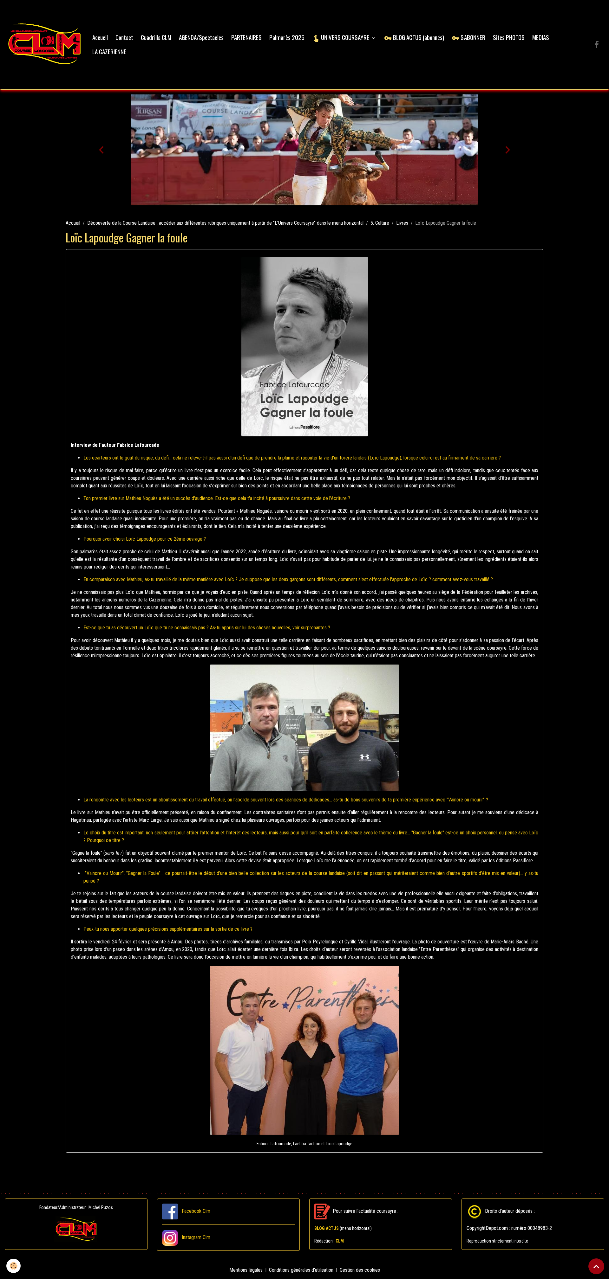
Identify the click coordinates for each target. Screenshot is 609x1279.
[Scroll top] (596, 1266)
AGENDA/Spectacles (201, 37)
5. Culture (379, 223)
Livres (402, 223)
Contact (124, 37)
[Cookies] (13, 1266)
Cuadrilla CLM (156, 37)
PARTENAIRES (246, 37)
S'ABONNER (472, 37)
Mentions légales (246, 1270)
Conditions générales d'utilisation (301, 1270)
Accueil (100, 37)
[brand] (45, 44)
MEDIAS (540, 37)
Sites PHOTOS (509, 37)
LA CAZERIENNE (109, 51)
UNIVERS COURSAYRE (345, 37)
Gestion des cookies (360, 1270)
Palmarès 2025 (286, 37)
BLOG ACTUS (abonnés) (418, 37)
